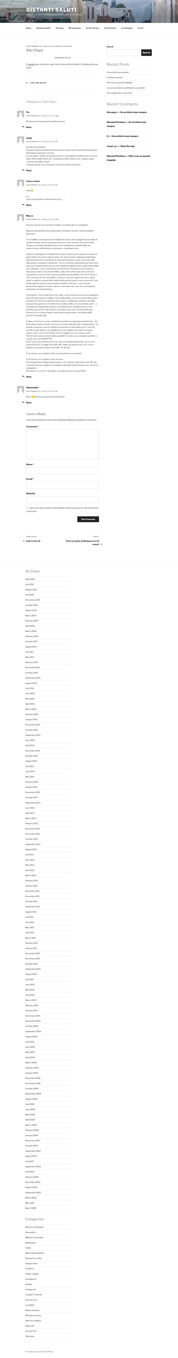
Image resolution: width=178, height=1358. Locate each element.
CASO (28, 1248)
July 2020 (29, 594)
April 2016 (29, 704)
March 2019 (30, 615)
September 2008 (33, 1093)
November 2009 (32, 1021)
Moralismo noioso (33, 1315)
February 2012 (31, 880)
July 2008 (29, 1104)
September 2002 (33, 1192)
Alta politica (30, 1232)
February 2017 (31, 662)
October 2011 (31, 901)
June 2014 (30, 771)
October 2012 (31, 839)
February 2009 (32, 1068)
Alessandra (32, 387)
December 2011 (32, 891)
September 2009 (33, 1031)
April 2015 (29, 745)
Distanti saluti (51, 10)
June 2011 (29, 922)
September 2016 (32, 678)
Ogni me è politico (33, 1320)
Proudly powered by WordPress (39, 1351)
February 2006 (32, 1177)
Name (30, 464)
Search (110, 46)
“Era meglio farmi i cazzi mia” (120, 93)
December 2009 (32, 1016)
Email (30, 479)
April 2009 (30, 1057)
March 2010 (30, 1000)
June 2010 (30, 984)
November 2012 (32, 834)
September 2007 (33, 1151)
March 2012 (30, 875)
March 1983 (30, 1208)
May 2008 (30, 1114)
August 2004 (31, 1187)
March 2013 (30, 818)
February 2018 (31, 636)
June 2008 (30, 1109)
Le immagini (127, 28)
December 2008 (32, 1078)
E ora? (141, 28)
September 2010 (33, 969)
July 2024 (29, 584)
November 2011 (32, 896)
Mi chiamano (75, 28)
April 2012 (29, 870)
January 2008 (31, 1135)
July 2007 (29, 1161)
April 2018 (29, 626)
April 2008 (30, 1119)
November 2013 (32, 792)
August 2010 (31, 974)
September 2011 (32, 906)
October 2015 (31, 730)
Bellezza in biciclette (34, 1237)
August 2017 (31, 646)
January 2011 (31, 948)
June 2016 (30, 693)
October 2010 (31, 964)
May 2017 (29, 657)
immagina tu (30, 1279)
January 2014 (31, 787)
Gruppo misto (31, 1263)
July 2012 (29, 854)
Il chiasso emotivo (115, 77)
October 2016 (31, 672)
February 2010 (31, 1005)
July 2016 (29, 688)
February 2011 (31, 943)
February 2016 (31, 714)
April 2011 (29, 932)
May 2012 (29, 865)
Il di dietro (29, 1268)
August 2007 (31, 1156)
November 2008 (32, 1083)
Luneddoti (29, 1305)
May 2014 (29, 776)
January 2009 (31, 1073)
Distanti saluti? (43, 28)
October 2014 (31, 756)
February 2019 (31, 620)
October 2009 (31, 1026)
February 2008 (32, 1130)
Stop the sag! (127, 146)
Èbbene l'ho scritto (33, 1258)
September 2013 (32, 802)
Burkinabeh (30, 1242)
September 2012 (32, 844)
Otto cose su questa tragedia (119, 82)
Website (30, 493)
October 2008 (31, 1088)
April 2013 (29, 813)
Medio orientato (32, 1310)
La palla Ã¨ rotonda (33, 1294)
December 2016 (32, 667)
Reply (29, 127)
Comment (32, 426)
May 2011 (29, 927)
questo (31, 64)
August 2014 (31, 761)
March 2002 (31, 1197)
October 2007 (31, 1145)
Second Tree (31, 1331)
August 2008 (31, 1099)
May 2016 (29, 698)
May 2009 (30, 1052)
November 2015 (32, 724)
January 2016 (31, 719)
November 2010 (32, 958)
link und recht (38, 83)
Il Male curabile (32, 1274)
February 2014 (31, 782)
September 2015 (32, 735)
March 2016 (30, 709)
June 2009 (30, 1047)
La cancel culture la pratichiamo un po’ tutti (126, 88)
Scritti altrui (110, 28)
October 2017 (31, 641)
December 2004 (32, 1182)
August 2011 (31, 912)
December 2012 (32, 828)
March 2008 (31, 1125)
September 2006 (33, 1166)
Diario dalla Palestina (34, 1253)
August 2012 (31, 849)
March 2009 (31, 1062)
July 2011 (29, 917)
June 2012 (29, 860)
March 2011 (30, 938)
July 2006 (29, 1171)
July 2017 (29, 652)
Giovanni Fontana (62, 46)
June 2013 (30, 808)
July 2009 (29, 1042)
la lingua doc (30, 1289)
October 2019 (31, 605)
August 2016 (31, 683)
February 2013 (31, 823)
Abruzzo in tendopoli (34, 1227)
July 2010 (29, 979)
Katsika (28, 1284)
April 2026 (30, 579)
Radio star (29, 1326)
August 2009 (31, 1036)
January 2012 (31, 886)
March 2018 (30, 631)
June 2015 (30, 740)
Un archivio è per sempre (118, 72)
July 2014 (29, 766)
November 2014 (32, 750)
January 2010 (31, 1010)
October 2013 (31, 797)
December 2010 (32, 953)
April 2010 (30, 995)
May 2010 (29, 990)
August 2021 (31, 589)
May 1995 (29, 1203)
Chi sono (60, 28)
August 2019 (31, 610)
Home (28, 28)
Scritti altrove (92, 28)
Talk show (29, 1336)
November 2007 (32, 1140)
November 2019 (32, 600)
